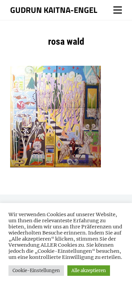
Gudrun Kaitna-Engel (53, 10)
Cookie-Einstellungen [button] (36, 270)
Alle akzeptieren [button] (88, 270)
